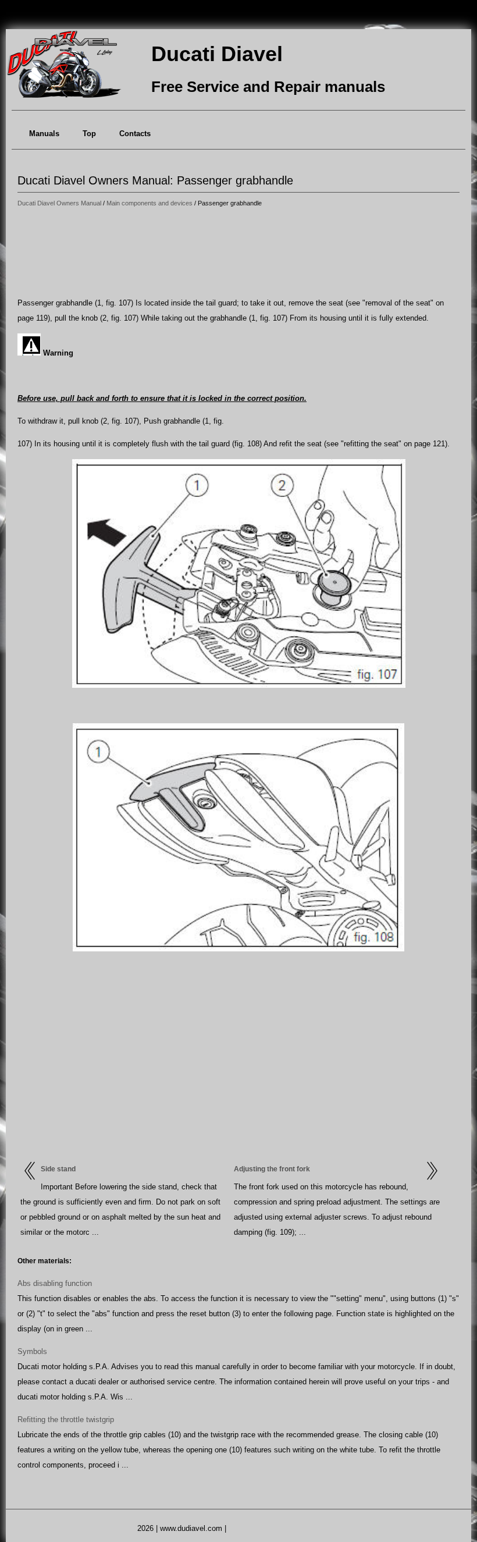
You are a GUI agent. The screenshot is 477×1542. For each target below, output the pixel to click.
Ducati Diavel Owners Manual (59, 203)
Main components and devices (149, 203)
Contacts (135, 133)
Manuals (44, 133)
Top (89, 133)
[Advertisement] (238, 253)
